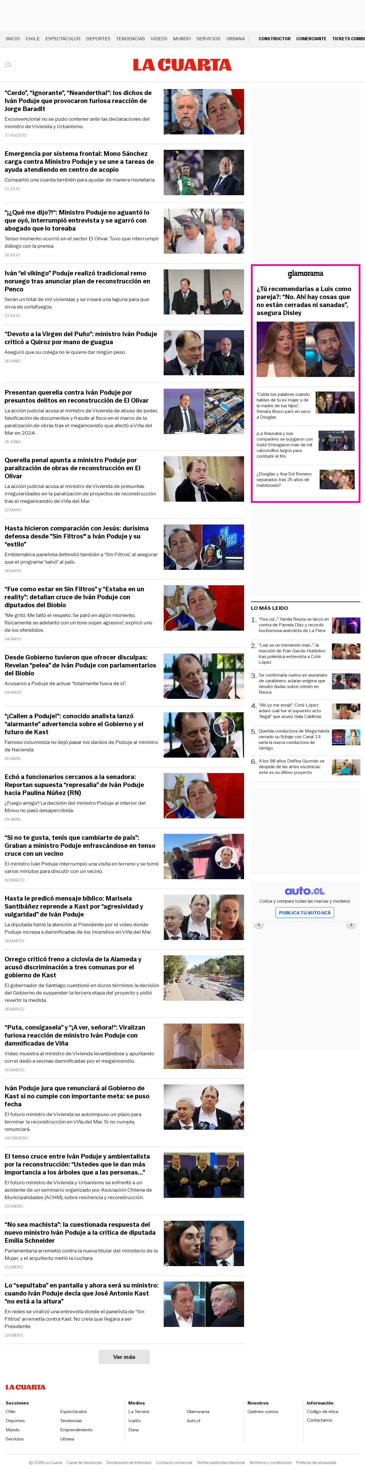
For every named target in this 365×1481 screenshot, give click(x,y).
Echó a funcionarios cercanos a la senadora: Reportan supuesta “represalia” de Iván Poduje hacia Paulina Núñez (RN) (74, 785)
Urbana (235, 38)
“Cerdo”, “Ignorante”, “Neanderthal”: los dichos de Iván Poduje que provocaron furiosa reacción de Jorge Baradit (78, 101)
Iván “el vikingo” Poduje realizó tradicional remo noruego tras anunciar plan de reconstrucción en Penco (77, 281)
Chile (33, 38)
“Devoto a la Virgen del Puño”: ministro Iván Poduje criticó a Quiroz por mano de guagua (81, 338)
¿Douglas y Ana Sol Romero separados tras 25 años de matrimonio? (284, 479)
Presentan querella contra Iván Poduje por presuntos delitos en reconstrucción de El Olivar (77, 397)
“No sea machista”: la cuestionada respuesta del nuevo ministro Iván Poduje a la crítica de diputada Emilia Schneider (80, 1233)
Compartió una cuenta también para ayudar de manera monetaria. (80, 179)
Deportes (98, 38)
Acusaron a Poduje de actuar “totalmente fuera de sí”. (65, 683)
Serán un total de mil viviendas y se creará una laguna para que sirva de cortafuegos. (77, 303)
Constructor (275, 38)
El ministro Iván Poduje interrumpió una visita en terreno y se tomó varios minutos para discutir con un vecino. (82, 867)
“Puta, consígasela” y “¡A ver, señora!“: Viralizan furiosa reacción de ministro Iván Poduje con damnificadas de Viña (75, 1036)
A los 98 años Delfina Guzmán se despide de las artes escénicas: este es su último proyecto (292, 767)
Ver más (124, 1357)
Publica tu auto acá (304, 912)
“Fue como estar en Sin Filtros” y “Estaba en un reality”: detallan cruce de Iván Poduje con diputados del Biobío (74, 597)
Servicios (208, 38)
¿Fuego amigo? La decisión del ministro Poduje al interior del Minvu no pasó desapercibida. (75, 806)
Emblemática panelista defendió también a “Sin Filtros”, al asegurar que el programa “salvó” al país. (81, 558)
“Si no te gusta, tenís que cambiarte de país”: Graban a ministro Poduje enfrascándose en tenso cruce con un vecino (80, 846)
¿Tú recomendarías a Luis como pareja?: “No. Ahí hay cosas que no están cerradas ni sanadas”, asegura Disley (304, 301)
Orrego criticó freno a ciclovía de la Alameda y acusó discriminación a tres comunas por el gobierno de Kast (73, 967)
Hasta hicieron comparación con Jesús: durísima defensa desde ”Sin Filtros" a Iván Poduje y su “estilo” (77, 536)
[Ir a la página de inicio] (182, 64)
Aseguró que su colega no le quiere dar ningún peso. (65, 352)
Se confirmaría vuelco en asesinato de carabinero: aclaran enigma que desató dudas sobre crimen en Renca (293, 683)
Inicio (13, 38)
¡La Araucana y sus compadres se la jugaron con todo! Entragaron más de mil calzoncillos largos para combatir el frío (285, 445)
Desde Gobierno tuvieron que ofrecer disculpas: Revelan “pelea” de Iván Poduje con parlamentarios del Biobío (80, 665)
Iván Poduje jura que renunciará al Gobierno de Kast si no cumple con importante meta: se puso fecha (77, 1096)
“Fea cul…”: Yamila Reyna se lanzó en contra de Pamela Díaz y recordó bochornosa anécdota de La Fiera (294, 625)
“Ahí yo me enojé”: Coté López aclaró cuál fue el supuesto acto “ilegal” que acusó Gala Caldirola (290, 711)
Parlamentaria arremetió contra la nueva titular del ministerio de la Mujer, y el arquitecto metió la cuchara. (81, 1254)
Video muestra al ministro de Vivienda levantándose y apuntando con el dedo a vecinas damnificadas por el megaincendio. (79, 1057)
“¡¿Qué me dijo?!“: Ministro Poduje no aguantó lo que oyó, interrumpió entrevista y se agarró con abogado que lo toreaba (77, 221)
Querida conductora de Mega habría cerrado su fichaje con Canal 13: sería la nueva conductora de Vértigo (294, 739)
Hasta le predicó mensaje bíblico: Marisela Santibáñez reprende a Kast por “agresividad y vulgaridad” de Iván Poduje (74, 907)
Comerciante (311, 38)
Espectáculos (62, 38)
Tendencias (130, 38)
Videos (159, 38)
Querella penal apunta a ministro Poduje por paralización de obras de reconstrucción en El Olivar (73, 468)
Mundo (182, 38)
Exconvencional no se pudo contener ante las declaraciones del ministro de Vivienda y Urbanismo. (77, 122)
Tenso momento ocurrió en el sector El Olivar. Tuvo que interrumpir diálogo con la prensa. (82, 242)
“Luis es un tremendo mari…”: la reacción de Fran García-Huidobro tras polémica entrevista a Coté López (292, 653)
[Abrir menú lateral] (10, 64)
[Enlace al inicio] (306, 275)
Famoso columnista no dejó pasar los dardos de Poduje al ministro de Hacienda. (81, 746)
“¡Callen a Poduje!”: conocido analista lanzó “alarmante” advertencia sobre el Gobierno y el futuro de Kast (74, 724)
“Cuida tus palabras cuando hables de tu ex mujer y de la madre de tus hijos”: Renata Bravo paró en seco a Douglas (284, 406)
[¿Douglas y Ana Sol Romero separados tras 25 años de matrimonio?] (337, 480)
